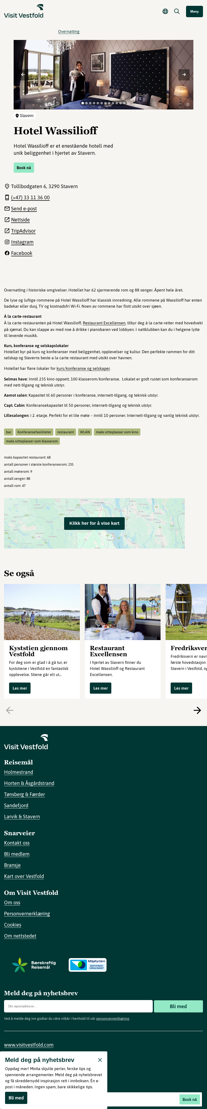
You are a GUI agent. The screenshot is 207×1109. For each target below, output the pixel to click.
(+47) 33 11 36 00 (30, 197)
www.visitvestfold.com (29, 1045)
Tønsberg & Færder (24, 794)
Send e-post (24, 208)
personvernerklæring (112, 1018)
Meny (194, 11)
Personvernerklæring (27, 913)
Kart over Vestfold (24, 876)
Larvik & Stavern (22, 816)
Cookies (12, 924)
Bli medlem (17, 854)
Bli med (178, 1006)
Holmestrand (18, 772)
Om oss (12, 902)
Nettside (20, 219)
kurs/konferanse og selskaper (83, 368)
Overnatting (69, 31)
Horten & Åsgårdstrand (29, 783)
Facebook (21, 253)
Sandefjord (16, 805)
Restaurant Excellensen (104, 323)
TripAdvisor (23, 231)
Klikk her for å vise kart (94, 523)
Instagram (22, 242)
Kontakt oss (17, 843)
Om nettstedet (20, 936)
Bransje (12, 865)
